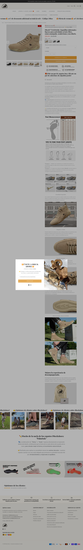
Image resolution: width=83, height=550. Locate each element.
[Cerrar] (65, 261)
